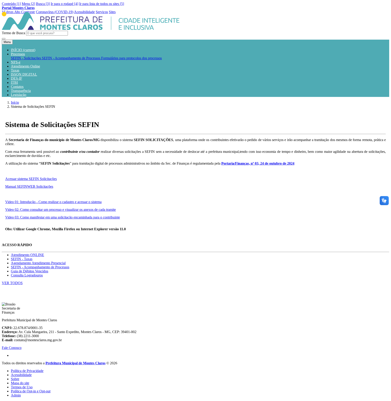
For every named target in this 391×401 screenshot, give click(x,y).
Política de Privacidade (27, 371)
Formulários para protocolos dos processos (131, 58)
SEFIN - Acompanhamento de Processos (71, 58)
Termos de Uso (22, 387)
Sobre (15, 379)
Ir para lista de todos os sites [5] (101, 4)
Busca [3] (43, 4)
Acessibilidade (21, 375)
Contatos (17, 87)
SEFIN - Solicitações (26, 58)
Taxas (15, 70)
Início (15, 102)
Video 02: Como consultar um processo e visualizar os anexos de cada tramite (60, 209)
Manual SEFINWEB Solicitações (29, 186)
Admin (16, 395)
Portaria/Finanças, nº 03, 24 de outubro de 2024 (257, 163)
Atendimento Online (25, 66)
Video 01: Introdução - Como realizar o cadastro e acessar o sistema (53, 202)
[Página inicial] (90, 29)
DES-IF (16, 78)
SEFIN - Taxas (21, 259)
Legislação (18, 95)
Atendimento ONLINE (27, 255)
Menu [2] (28, 4)
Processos (18, 54)
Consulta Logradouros (27, 275)
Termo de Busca (13, 33)
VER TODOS (12, 283)
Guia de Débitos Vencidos (29, 271)
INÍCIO (23, 50)
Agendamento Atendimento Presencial (38, 263)
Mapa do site (20, 383)
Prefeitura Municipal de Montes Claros (75, 363)
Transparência (21, 91)
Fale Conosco (11, 348)
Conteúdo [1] (11, 4)
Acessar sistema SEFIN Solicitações (31, 179)
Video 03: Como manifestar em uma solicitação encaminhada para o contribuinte (62, 217)
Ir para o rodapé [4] (64, 4)
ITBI (14, 82)
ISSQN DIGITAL (24, 74)
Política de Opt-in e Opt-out (30, 391)
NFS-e (15, 62)
